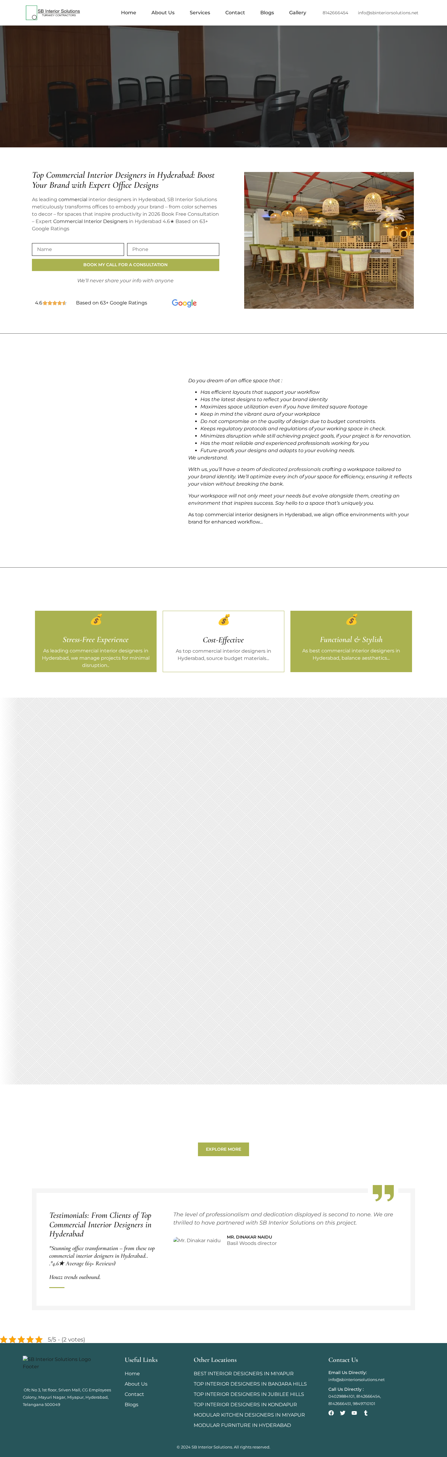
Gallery (297, 12)
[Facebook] (331, 1413)
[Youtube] (354, 1413)
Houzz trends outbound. (75, 1277)
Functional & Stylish (351, 639)
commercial (73, 199)
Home (128, 12)
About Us (163, 12)
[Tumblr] (366, 1413)
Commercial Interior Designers (90, 221)
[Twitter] (342, 1413)
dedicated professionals (291, 469)
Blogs (267, 12)
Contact (235, 12)
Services (200, 12)
